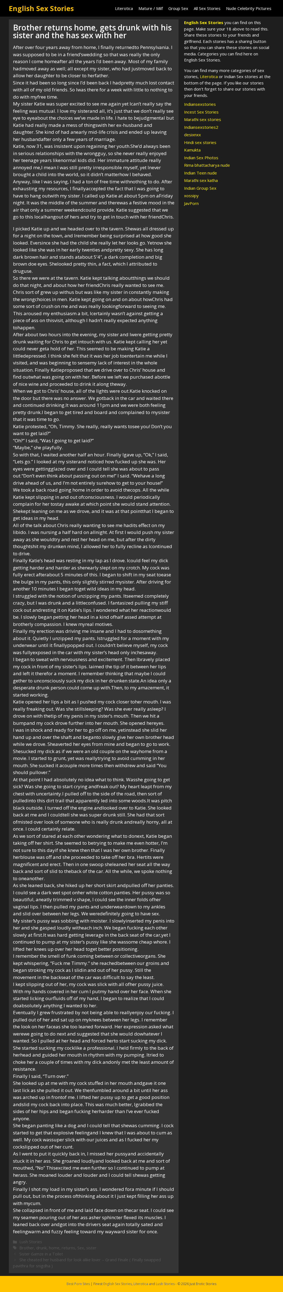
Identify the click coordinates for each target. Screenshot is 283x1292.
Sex (80, 1247)
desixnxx (192, 134)
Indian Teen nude (200, 173)
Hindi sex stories (200, 142)
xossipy (191, 195)
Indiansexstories (200, 104)
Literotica (124, 8)
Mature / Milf (150, 8)
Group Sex (178, 8)
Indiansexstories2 (201, 127)
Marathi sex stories (202, 119)
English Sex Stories (41, 8)
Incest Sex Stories (201, 112)
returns (68, 1247)
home (54, 1247)
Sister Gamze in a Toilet (41, 1254)
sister (91, 1247)
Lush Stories (30, 1241)
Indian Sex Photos (201, 157)
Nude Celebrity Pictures (248, 8)
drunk (41, 1247)
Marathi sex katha (201, 180)
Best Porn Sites (78, 1283)
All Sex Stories (207, 8)
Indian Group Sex (200, 188)
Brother (26, 1247)
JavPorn (191, 203)
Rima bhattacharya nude (207, 165)
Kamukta (192, 150)
